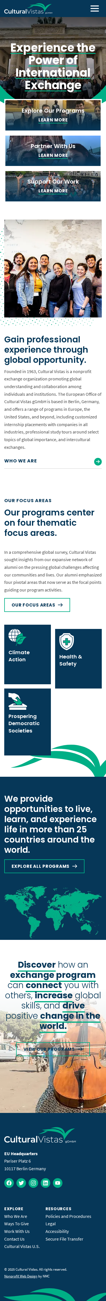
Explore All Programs (41, 866)
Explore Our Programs (53, 111)
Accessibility (57, 1231)
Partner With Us (53, 146)
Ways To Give (16, 1223)
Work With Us (17, 1231)
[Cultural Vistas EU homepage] (28, 8)
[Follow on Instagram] (33, 1183)
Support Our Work (53, 182)
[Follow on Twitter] (21, 1183)
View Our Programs (49, 1049)
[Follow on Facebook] (9, 1183)
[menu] (95, 8)
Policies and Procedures (68, 1216)
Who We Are (20, 461)
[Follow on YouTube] (57, 1183)
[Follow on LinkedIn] (45, 1183)
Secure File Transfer (64, 1239)
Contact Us (14, 1239)
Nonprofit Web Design (20, 1276)
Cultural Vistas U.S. (22, 1246)
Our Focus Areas (33, 605)
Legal (51, 1223)
